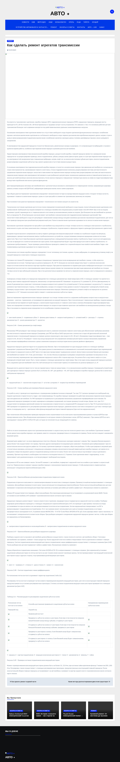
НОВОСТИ (25, 22)
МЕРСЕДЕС (42, 22)
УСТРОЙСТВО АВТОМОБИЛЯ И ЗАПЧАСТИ (31, 27)
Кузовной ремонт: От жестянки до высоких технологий (98, 716)
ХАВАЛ (101, 27)
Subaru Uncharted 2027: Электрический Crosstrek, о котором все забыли (19, 716)
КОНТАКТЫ (81, 27)
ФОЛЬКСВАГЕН (60, 22)
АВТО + (60, 14)
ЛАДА (79, 22)
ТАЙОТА (86, 22)
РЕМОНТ (54, 27)
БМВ (33, 22)
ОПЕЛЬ (71, 22)
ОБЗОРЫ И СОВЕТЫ (67, 27)
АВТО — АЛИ (92, 27)
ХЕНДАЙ (95, 22)
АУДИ (51, 22)
